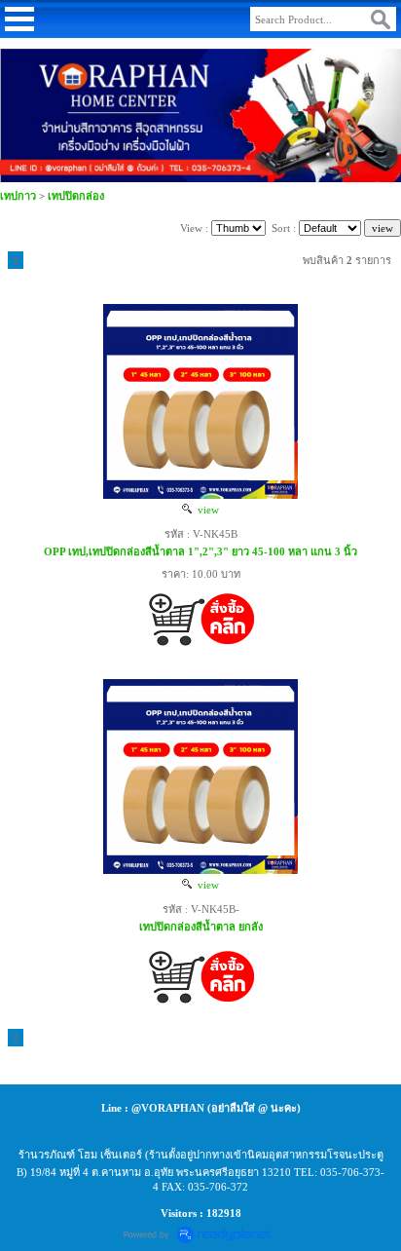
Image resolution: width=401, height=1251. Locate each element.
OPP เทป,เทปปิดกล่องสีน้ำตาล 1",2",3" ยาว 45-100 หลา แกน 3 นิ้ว (200, 551)
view (205, 509)
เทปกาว (18, 196)
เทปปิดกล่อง (76, 196)
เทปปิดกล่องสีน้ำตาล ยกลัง (201, 926)
